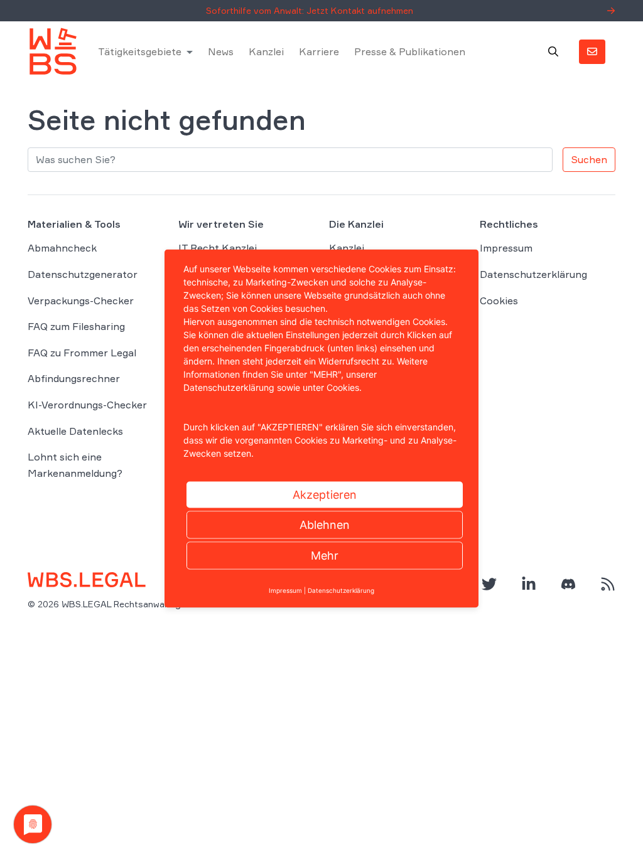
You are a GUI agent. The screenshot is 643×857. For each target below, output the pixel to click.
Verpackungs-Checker (81, 300)
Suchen (589, 159)
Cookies (499, 300)
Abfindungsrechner (74, 378)
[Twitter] (489, 584)
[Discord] (568, 584)
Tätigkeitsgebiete (139, 51)
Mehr (324, 555)
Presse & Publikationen (409, 51)
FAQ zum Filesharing (76, 326)
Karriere (319, 51)
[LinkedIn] (528, 584)
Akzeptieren (325, 494)
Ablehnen (325, 524)
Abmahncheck (62, 248)
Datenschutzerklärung (533, 274)
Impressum (506, 248)
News (221, 51)
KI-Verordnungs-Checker (87, 404)
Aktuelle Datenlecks (75, 431)
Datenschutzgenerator (83, 274)
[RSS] (607, 584)
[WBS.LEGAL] (53, 51)
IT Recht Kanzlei (217, 248)
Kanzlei (266, 51)
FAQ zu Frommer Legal (82, 352)
